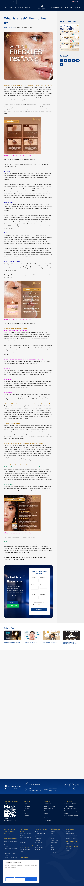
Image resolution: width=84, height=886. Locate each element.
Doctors (26, 808)
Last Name (42, 577)
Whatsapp (42, 594)
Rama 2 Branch (68, 806)
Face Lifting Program (41, 829)
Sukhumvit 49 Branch (70, 804)
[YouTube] (78, 60)
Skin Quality (53, 844)
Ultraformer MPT (39, 846)
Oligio (67, 850)
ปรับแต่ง (10, 879)
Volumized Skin (39, 847)
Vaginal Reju (23, 842)
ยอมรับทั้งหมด (32, 879)
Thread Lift (68, 849)
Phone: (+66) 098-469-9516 (35, 2)
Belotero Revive (54, 842)
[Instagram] (65, 60)
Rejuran (52, 838)
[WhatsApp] (61, 64)
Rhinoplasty (22, 835)
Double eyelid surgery (25, 833)
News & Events (48, 808)
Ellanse (21, 855)
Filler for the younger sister (11, 857)
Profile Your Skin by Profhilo (26, 853)
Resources (68, 7)
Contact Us (47, 820)
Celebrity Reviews (49, 806)
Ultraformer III (38, 838)
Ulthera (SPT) (38, 835)
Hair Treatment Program (72, 841)
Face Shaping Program (72, 846)
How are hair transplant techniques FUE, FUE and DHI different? (70, 644)
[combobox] (8, 2)
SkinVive (53, 831)
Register (39, 609)
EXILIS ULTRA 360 (39, 844)
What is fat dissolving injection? (12, 642)
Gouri (52, 833)
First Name (33, 577)
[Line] (69, 60)
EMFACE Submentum (40, 833)
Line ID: (6, 818)
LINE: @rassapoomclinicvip (63, 2)
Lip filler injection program (10, 848)
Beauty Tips (47, 811)
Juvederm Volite (55, 840)
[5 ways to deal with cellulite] (51, 635)
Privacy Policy (38, 604)
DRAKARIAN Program (71, 838)
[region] (21, 871)
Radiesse (53, 837)
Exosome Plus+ (54, 851)
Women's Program (24, 840)
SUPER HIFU (38, 849)
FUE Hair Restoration (71, 844)
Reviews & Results (56, 7)
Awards (46, 813)
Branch (26, 813)
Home (5, 7)
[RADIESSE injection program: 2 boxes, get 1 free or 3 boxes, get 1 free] (70, 37)
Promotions (47, 804)
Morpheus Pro (38, 842)
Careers (26, 815)
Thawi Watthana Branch (71, 815)
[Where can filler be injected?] (32, 635)
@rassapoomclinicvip (35, 790)
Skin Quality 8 (54, 853)
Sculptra (53, 835)
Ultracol (52, 846)
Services (11, 7)
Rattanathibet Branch (70, 808)
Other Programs (24, 857)
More (26, 7)
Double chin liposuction (25, 837)
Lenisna (52, 847)
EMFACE (37, 831)
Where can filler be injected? (31, 642)
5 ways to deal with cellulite (50, 642)
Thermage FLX (38, 837)
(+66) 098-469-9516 (34, 785)
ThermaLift (37, 840)
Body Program (70, 829)
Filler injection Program (10, 838)
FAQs (45, 815)
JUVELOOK (53, 849)
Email (32, 585)
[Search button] (13, 2)
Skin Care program (56, 829)
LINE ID (33, 594)
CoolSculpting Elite (70, 833)
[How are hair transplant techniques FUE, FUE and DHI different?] (71, 635)
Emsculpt (68, 831)
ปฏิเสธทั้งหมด (20, 879)
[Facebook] (61, 60)
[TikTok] (74, 60)
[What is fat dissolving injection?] (12, 635)
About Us (20, 7)
